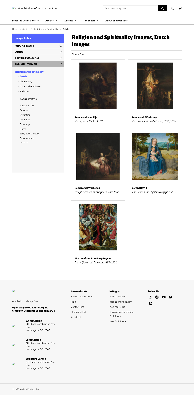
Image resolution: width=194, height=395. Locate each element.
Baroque (24, 110)
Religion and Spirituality (29, 71)
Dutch (23, 76)
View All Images (24, 45)
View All (32, 63)
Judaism (24, 91)
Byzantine (25, 114)
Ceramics (25, 119)
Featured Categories (27, 57)
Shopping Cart (78, 311)
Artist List (76, 317)
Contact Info (77, 306)
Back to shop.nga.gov (120, 301)
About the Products (116, 20)
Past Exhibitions (117, 321)
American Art (27, 105)
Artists (19, 51)
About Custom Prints (82, 296)
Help (73, 301)
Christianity (26, 81)
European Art (27, 138)
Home (15, 29)
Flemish (24, 142)
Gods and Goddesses (31, 86)
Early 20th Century (29, 133)
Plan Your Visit (117, 306)
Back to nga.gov (117, 296)
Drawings (25, 124)
